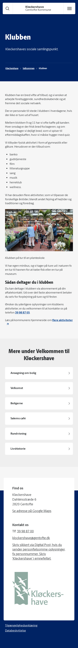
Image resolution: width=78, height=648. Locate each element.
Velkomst (17, 388)
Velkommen (28, 69)
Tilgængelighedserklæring (21, 625)
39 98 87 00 (25, 531)
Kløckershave (11, 69)
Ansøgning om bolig (23, 373)
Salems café (18, 418)
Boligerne (17, 403)
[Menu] (69, 8)
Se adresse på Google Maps (31, 511)
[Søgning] (7, 8)
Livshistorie (18, 448)
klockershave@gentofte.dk (31, 538)
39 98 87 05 (22, 312)
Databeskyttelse (15, 630)
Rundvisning (18, 433)
